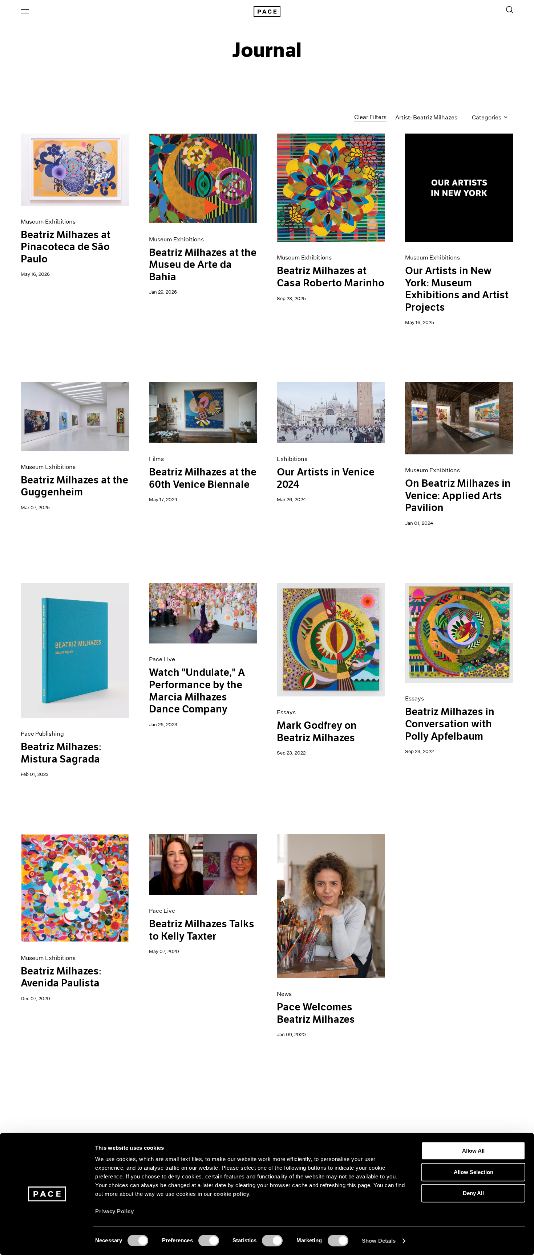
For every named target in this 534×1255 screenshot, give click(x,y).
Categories (487, 117)
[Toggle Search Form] (509, 9)
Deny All (473, 1193)
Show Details (379, 1241)
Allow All (473, 1151)
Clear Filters (370, 117)
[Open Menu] (25, 11)
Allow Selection (473, 1172)
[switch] (208, 1240)
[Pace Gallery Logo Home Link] (267, 11)
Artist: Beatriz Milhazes (426, 117)
